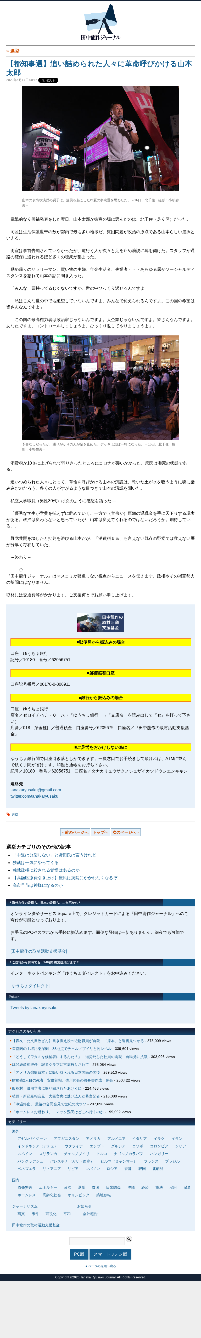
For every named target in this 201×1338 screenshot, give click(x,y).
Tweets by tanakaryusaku (34, 1007)
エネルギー (48, 1187)
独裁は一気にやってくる (36, 862)
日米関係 (113, 1187)
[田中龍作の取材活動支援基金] (38, 951)
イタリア (139, 1138)
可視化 (51, 1214)
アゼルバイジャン (32, 1138)
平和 (67, 1214)
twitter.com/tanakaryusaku (34, 796)
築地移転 (103, 1195)
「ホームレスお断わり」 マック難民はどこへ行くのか (58, 1112)
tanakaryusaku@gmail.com (35, 790)
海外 (15, 1131)
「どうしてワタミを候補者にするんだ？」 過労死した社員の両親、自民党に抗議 (80, 1057)
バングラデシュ (30, 1161)
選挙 (15, 51)
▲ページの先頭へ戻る (100, 1266)
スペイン (25, 1154)
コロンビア (159, 1146)
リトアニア (52, 1169)
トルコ (101, 1154)
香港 (128, 1169)
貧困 (95, 1187)
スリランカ (48, 1154)
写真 (21, 1214)
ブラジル (172, 1161)
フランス (151, 1161)
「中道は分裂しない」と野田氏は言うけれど (54, 855)
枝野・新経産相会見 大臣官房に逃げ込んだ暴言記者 (56, 1096)
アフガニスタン (66, 1138)
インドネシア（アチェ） (38, 1146)
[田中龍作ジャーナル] (100, 39)
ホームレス (27, 1195)
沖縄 (131, 1187)
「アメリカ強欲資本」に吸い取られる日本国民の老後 (56, 1072)
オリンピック (79, 1195)
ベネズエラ (27, 1169)
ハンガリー (159, 1154)
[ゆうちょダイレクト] (30, 986)
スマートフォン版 (110, 1254)
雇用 (173, 1187)
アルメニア (116, 1138)
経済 (145, 1187)
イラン (176, 1138)
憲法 (159, 1187)
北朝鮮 (157, 1169)
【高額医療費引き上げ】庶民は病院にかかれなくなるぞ (65, 878)
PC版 (79, 1254)
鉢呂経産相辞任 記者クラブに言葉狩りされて (50, 1064)
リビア (73, 1169)
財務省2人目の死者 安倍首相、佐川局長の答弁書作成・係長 (62, 1080)
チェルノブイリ (77, 1154)
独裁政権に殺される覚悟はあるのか (46, 870)
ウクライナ (74, 1146)
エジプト (97, 1146)
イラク (159, 1138)
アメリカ (93, 1138)
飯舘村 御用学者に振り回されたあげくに (47, 1088)
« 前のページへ (75, 832)
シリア (180, 1146)
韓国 (142, 1169)
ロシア (112, 1169)
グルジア (118, 1146)
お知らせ (84, 1206)
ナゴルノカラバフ (128, 1154)
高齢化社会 (52, 1195)
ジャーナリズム (25, 1206)
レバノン (92, 1169)
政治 (67, 1187)
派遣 (187, 1187)
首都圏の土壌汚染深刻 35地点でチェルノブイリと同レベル (61, 1049)
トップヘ (100, 832)
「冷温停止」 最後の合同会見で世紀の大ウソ (49, 1104)
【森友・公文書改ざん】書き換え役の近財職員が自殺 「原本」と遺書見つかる (78, 1041)
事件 (35, 1214)
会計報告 (90, 1214)
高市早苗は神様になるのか (38, 885)
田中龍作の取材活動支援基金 (36, 1225)
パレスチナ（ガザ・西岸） (72, 1161)
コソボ (137, 1146)
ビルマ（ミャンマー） (118, 1161)
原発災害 (25, 1187)
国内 (15, 1180)
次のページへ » (126, 832)
